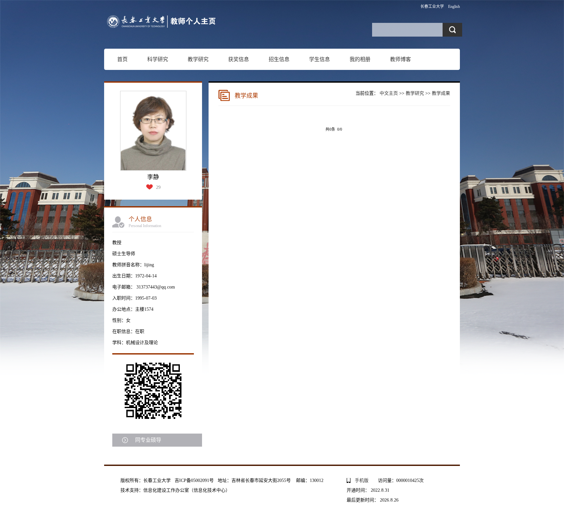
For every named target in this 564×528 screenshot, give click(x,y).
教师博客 (400, 59)
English (454, 6)
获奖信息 (238, 59)
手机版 (361, 480)
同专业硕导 (148, 440)
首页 (122, 59)
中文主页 (389, 93)
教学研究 (198, 59)
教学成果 (441, 93)
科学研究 (157, 59)
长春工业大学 (432, 6)
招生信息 (279, 59)
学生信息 (319, 59)
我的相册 (360, 59)
